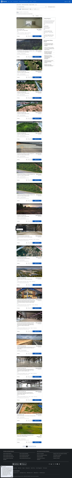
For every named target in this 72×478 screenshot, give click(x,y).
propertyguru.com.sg (23, 472)
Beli (8, 1)
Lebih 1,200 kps (51, 36)
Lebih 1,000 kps (46, 36)
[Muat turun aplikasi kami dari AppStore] (15, 464)
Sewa (11, 1)
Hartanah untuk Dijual (25, 4)
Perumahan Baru (15, 1)
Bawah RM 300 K (51, 32)
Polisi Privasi (10, 470)
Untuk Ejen (34, 1)
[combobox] (31, 7)
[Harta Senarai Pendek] (40, 18)
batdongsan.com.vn (30, 472)
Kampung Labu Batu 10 (47, 27)
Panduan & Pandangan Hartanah (23, 1)
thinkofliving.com (42, 472)
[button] (17, 12)
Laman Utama (18, 4)
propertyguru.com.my (15, 472)
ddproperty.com (36, 472)
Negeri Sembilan (31, 4)
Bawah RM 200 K (46, 32)
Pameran (31, 1)
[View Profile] (18, 18)
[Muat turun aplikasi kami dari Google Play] (23, 464)
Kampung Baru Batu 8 (46, 28)
